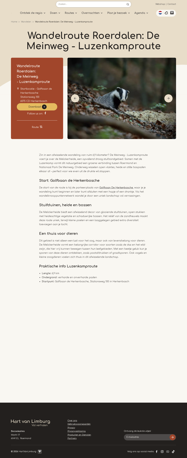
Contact (171, 4)
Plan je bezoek (117, 13)
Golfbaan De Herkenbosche (116, 187)
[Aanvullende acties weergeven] (159, 12)
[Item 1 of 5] (121, 98)
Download (34, 107)
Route (35, 127)
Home (14, 22)
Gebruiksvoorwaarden (79, 424)
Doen (53, 13)
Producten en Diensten (79, 435)
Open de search (127, 4)
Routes (69, 13)
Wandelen (26, 22)
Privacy (71, 428)
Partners (72, 438)
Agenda (139, 13)
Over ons (72, 421)
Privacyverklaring (76, 431)
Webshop (160, 4)
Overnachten (90, 13)
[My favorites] (166, 13)
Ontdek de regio (31, 13)
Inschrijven (172, 437)
